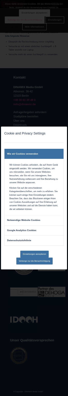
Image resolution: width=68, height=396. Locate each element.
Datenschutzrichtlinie (19, 240)
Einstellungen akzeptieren (34, 254)
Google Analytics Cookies (21, 230)
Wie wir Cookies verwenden (22, 153)
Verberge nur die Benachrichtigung (34, 261)
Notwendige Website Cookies (23, 220)
